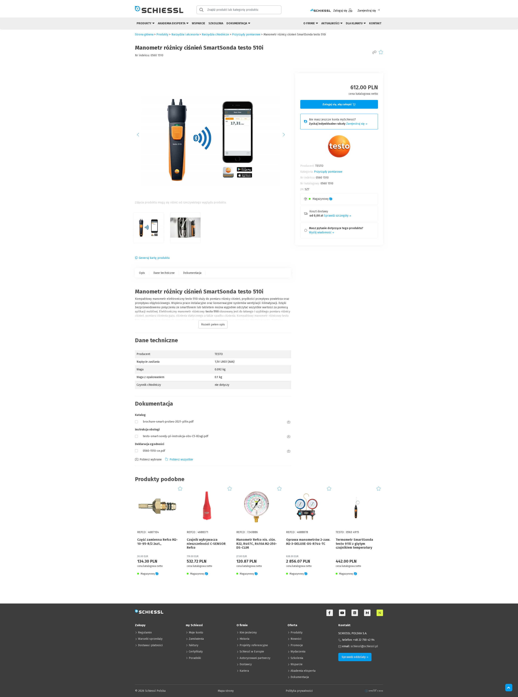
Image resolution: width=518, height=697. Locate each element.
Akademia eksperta (303, 671)
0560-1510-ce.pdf (154, 451)
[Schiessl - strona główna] (159, 9)
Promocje (297, 645)
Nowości (296, 639)
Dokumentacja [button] (237, 23)
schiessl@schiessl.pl (364, 646)
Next (286, 136)
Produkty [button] (144, 23)
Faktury (193, 645)
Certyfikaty (196, 651)
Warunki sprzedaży (150, 639)
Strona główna (144, 34)
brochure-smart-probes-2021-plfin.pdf (168, 421)
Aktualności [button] (330, 23)
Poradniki (195, 658)
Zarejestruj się (367, 10)
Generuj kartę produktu (154, 258)
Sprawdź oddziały (354, 657)
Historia (244, 639)
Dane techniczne (164, 273)
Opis (142, 273)
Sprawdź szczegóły (336, 215)
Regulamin (145, 632)
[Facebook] (329, 613)
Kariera (244, 671)
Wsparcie (198, 23)
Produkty (297, 632)
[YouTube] (342, 613)
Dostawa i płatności (150, 645)
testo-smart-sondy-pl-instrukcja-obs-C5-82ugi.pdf (175, 436)
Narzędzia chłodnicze (215, 34)
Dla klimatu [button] (354, 23)
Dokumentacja (192, 273)
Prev (140, 136)
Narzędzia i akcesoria (185, 34)
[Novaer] (380, 613)
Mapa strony (226, 691)
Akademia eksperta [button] (172, 23)
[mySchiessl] (320, 10)
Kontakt (375, 23)
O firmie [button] (309, 23)
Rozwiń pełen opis (213, 324)
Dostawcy (246, 664)
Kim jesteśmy (248, 632)
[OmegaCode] (374, 691)
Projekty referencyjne (254, 645)
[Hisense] (367, 613)
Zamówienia (196, 639)
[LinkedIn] (354, 613)
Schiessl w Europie (252, 651)
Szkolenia (215, 23)
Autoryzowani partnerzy (255, 658)
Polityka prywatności (299, 691)
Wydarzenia (298, 651)
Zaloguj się (340, 10)
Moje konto (196, 632)
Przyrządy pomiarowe (246, 34)
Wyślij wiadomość (320, 232)
